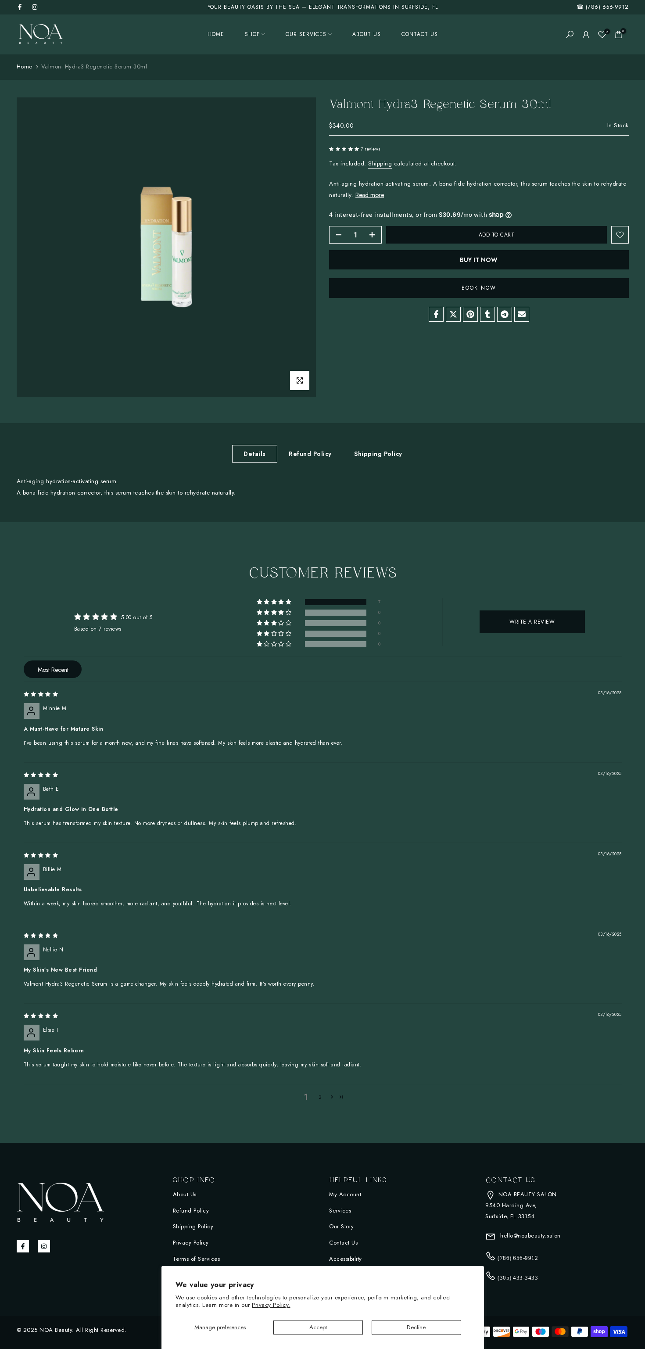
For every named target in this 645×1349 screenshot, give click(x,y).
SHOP (252, 34)
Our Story (341, 1226)
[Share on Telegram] (504, 314)
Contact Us (343, 1242)
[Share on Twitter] (453, 314)
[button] (345, 149)
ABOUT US (366, 34)
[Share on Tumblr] (487, 314)
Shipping (380, 163)
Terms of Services (196, 1259)
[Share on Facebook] (436, 314)
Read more (369, 195)
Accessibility (345, 1259)
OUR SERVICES (306, 34)
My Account (345, 1194)
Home (24, 66)
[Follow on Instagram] (35, 7)
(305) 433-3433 (517, 1278)
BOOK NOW (479, 288)
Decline (416, 1327)
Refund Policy (310, 453)
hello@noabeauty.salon (529, 1235)
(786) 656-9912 (607, 7)
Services (340, 1210)
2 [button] (320, 1097)
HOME (216, 34)
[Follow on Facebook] (20, 7)
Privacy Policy (191, 1242)
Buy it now (479, 259)
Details (255, 453)
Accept (318, 1327)
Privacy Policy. (271, 1305)
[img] (41, 694)
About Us (185, 1194)
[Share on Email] (521, 314)
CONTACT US (419, 34)
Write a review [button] (532, 622)
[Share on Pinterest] (470, 314)
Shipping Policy (378, 453)
